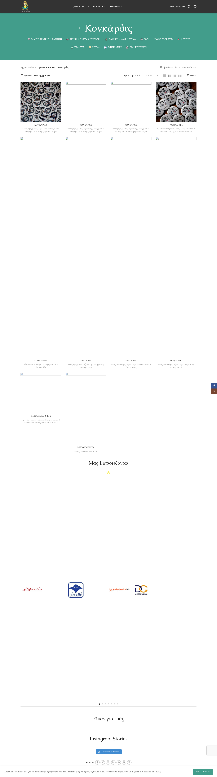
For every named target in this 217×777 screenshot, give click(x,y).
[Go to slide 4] (108, 704)
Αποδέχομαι (203, 771)
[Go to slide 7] (117, 704)
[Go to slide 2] (102, 704)
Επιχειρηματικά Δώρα (47, 131)
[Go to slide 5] (111, 704)
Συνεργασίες (53, 128)
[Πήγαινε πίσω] (80, 28)
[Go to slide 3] (105, 704)
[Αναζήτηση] (189, 7)
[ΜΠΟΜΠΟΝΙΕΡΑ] (86, 409)
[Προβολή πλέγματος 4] (169, 75)
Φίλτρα (193, 75)
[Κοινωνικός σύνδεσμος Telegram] (124, 762)
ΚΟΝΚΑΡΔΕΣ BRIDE (41, 416)
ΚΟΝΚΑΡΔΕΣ (40, 125)
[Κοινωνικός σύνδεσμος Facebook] (97, 762)
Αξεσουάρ (42, 128)
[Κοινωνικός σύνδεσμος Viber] (129, 762)
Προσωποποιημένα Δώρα (168, 128)
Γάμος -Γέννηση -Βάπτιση (46, 422)
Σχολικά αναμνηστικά (182, 131)
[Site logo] (25, 6)
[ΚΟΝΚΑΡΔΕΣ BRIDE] (41, 393)
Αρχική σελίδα (27, 67)
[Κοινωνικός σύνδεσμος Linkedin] (113, 762)
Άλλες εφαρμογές (29, 128)
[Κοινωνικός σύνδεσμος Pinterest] (108, 762)
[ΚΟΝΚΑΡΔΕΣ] (41, 102)
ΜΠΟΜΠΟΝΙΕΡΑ (86, 447)
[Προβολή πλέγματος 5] (174, 75)
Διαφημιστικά (31, 131)
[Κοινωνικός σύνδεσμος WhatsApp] (118, 762)
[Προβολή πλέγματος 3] (164, 75)
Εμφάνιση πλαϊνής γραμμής (37, 75)
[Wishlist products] (195, 7)
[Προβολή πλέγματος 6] (180, 75)
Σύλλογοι (38, 364)
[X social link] (103, 762)
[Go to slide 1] (99, 704)
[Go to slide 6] (114, 704)
